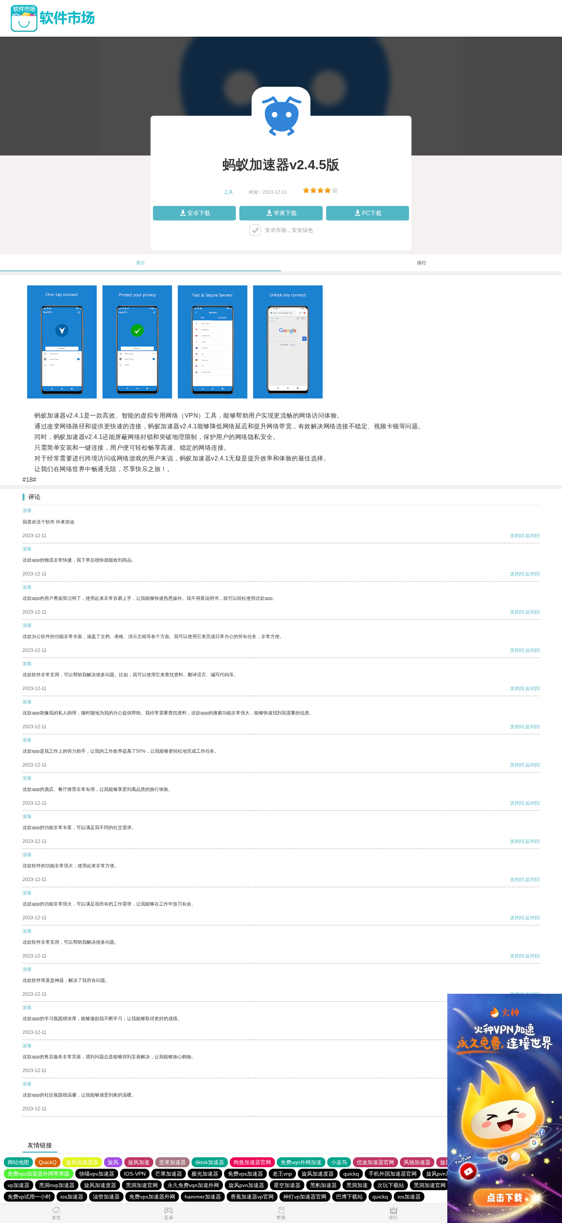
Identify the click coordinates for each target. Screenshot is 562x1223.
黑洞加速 (357, 1185)
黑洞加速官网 (142, 1185)
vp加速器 (18, 1185)
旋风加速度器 (82, 1162)
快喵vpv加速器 (96, 1174)
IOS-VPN (135, 1174)
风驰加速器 (417, 1162)
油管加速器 (106, 1197)
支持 (514, 535)
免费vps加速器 (245, 1174)
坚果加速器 (172, 1162)
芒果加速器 (168, 1174)
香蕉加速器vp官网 (252, 1197)
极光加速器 (205, 1174)
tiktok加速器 (209, 1162)
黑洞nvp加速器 (57, 1185)
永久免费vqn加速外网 (193, 1185)
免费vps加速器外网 (152, 1197)
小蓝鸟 (339, 1162)
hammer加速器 (203, 1197)
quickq (351, 1174)
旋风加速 (138, 1162)
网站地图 (18, 1162)
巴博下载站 (349, 1197)
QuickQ (48, 1162)
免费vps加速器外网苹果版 (39, 1174)
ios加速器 (71, 1197)
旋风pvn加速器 (444, 1174)
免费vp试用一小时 (29, 1197)
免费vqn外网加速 (301, 1162)
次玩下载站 (390, 1185)
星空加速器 (287, 1185)
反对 (529, 535)
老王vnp (282, 1174)
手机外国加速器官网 (393, 1174)
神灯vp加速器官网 (304, 1197)
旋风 (113, 1162)
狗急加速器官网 (252, 1162)
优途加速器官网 (375, 1162)
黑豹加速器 (323, 1185)
